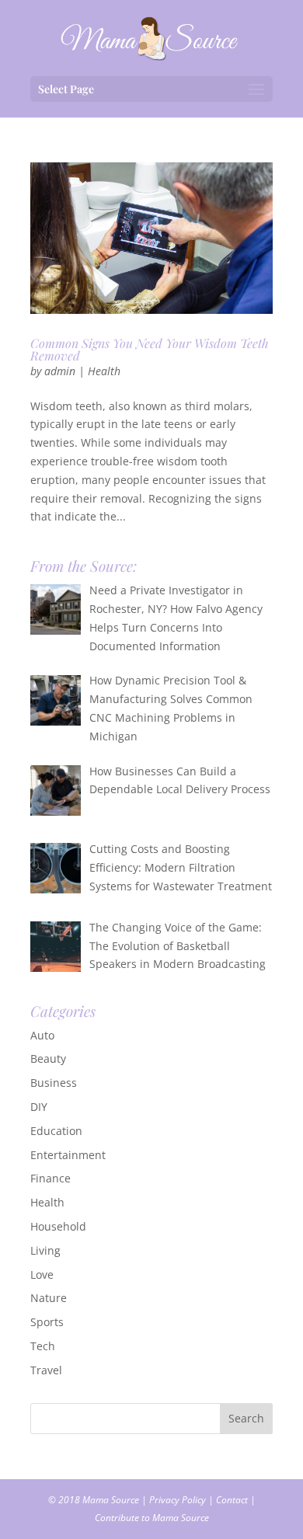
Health (104, 371)
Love (42, 1274)
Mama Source (110, 1499)
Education (56, 1130)
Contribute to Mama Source (152, 1517)
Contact (232, 1499)
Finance (50, 1178)
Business (53, 1082)
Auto (42, 1035)
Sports (47, 1321)
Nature (48, 1297)
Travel (46, 1370)
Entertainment (68, 1154)
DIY (38, 1106)
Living (45, 1250)
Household (58, 1226)
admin (59, 371)
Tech (42, 1346)
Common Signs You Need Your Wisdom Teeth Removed (149, 349)
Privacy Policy (177, 1499)
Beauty (48, 1058)
